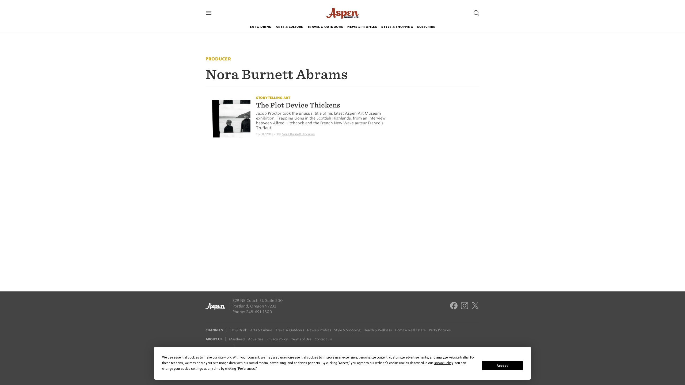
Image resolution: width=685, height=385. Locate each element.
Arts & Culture (289, 27)
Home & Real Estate (410, 330)
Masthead (237, 339)
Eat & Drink (260, 27)
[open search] (476, 13)
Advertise (255, 339)
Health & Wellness (378, 330)
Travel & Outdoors (325, 27)
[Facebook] (454, 306)
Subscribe (426, 27)
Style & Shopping (397, 27)
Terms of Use (301, 339)
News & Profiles (362, 27)
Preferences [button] (246, 369)
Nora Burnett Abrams (298, 134)
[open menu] (208, 13)
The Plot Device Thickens (298, 105)
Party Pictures (440, 330)
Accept (502, 366)
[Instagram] (464, 306)
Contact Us (323, 339)
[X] (475, 306)
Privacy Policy (277, 339)
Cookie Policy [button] (443, 363)
